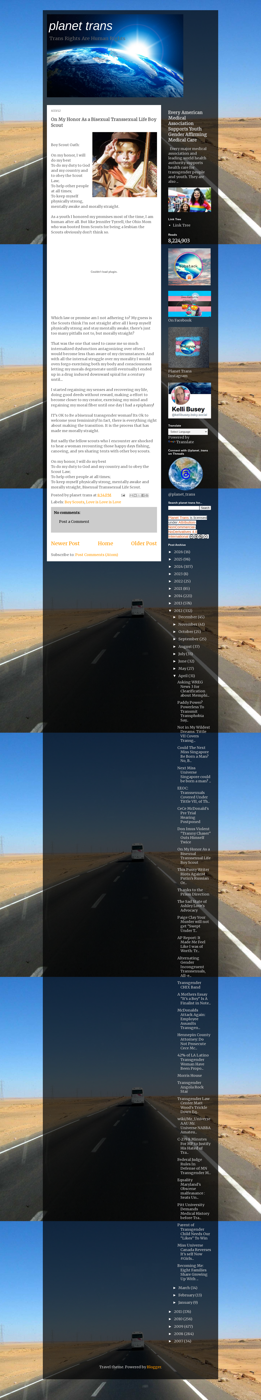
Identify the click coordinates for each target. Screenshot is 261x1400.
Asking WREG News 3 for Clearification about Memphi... (193, 689)
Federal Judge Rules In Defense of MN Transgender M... (194, 1166)
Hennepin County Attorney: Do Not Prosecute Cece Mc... (193, 1041)
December (188, 617)
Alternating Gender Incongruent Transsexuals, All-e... (191, 967)
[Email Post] (122, 495)
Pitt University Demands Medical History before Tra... (193, 1211)
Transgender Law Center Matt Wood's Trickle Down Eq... (193, 1105)
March (184, 1287)
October (186, 631)
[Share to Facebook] (143, 495)
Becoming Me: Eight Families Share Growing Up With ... (192, 1272)
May (182, 668)
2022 (179, 581)
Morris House (189, 1075)
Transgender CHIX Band (189, 985)
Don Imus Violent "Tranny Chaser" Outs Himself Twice (194, 835)
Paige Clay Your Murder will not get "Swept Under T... (193, 924)
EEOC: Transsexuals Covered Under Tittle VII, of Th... (193, 795)
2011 (178, 1311)
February (186, 1295)
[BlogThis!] (135, 495)
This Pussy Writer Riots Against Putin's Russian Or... (193, 876)
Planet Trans (178, 518)
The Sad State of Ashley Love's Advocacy (192, 906)
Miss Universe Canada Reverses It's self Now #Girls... (194, 1252)
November (188, 624)
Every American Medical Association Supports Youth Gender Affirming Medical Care (187, 126)
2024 (179, 566)
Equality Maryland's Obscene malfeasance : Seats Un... (191, 1189)
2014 (178, 595)
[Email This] (131, 495)
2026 (179, 551)
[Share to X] (139, 495)
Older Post (144, 543)
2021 (178, 588)
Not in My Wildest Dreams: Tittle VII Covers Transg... (193, 734)
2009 (179, 1326)
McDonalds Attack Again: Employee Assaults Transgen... (191, 1019)
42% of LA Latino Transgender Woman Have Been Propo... (193, 1062)
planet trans (81, 26)
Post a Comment (74, 521)
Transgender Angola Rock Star (190, 1087)
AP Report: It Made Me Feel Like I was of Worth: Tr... (191, 944)
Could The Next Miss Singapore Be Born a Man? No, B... (193, 754)
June (182, 661)
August (185, 646)
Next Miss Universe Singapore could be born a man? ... (194, 775)
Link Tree (181, 225)
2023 (179, 573)
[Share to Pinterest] (147, 495)
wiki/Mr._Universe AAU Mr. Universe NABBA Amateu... (194, 1125)
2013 (178, 603)
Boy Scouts (74, 502)
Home (105, 543)
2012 (178, 610)
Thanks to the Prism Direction (193, 892)
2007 (179, 1341)
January (185, 1302)
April (183, 675)
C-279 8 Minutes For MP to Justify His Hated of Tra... (193, 1146)
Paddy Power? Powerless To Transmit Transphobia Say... (190, 711)
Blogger (154, 1367)
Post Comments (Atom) (96, 554)
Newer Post (65, 543)
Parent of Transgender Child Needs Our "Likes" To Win (193, 1231)
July (182, 653)
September (188, 639)
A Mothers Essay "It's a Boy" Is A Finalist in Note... (194, 998)
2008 (179, 1333)
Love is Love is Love (103, 502)
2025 (178, 559)
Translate (185, 442)
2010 (178, 1319)
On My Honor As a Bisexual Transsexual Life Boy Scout (194, 856)
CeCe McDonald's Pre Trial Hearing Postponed (193, 815)
